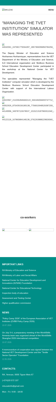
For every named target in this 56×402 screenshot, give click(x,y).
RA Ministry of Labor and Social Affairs (19, 275)
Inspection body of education (15, 293)
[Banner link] (14, 234)
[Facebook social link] (28, 3)
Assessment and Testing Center (16, 298)
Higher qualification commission (16, 303)
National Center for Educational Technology (21, 288)
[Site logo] (7, 10)
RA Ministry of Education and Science (19, 270)
